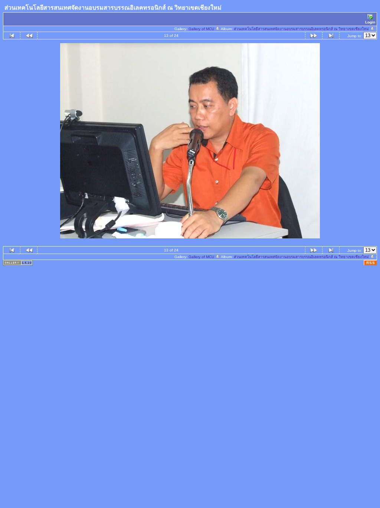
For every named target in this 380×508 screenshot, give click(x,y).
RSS (370, 263)
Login (370, 22)
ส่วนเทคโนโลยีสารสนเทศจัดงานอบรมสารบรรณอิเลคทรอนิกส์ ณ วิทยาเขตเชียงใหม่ (302, 29)
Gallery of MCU (202, 29)
